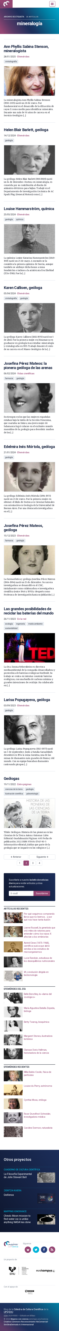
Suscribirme (42, 893)
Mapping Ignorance (15, 1211)
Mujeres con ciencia (19, 1319)
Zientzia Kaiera (12, 1190)
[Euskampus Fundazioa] (45, 1271)
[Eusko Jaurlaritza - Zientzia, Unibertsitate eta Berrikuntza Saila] (29, 1292)
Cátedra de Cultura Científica (28, 1309)
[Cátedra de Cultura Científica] (19, 1271)
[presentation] (29, 78)
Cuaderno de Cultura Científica (22, 1169)
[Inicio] (6, 4)
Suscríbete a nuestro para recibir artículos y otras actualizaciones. (28, 883)
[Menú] (52, 4)
